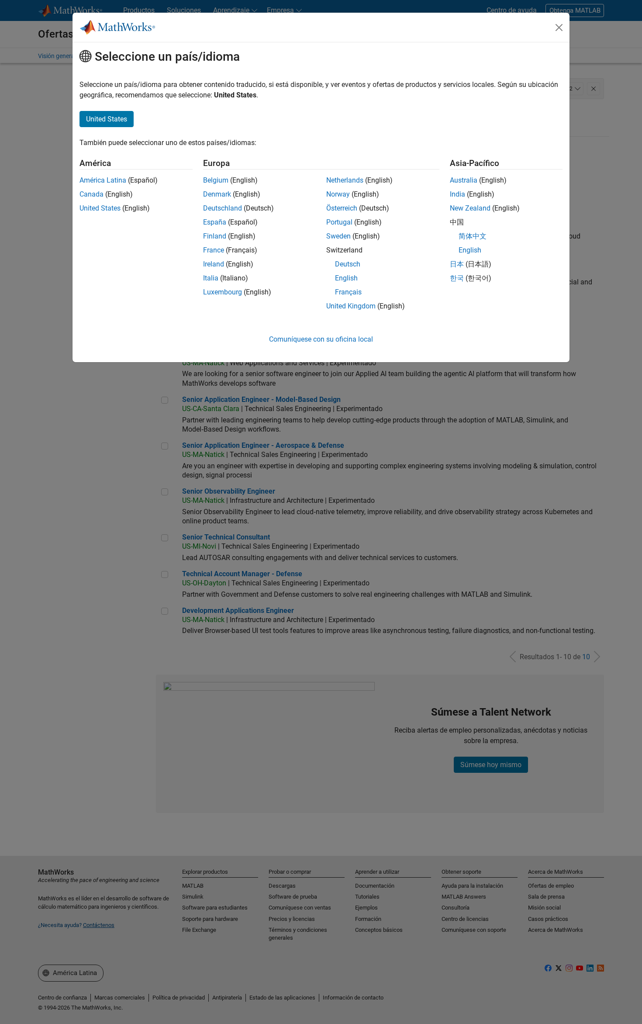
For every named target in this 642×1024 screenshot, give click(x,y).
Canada (91, 194)
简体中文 (473, 236)
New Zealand (470, 208)
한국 (457, 278)
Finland (214, 236)
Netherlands (344, 180)
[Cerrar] (559, 28)
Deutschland (222, 208)
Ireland (213, 264)
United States (100, 208)
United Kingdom (351, 306)
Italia (210, 278)
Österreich (341, 208)
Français (348, 292)
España (214, 222)
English (346, 278)
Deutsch (347, 264)
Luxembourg (222, 292)
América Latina (102, 180)
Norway (338, 194)
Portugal (339, 222)
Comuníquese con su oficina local (321, 339)
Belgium (215, 180)
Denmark (217, 194)
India (457, 194)
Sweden (338, 236)
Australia (463, 180)
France (213, 250)
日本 (457, 264)
